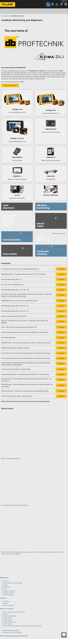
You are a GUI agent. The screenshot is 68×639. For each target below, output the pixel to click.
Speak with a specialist (10, 85)
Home (2, 16)
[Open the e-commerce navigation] (57, 4)
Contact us (6, 601)
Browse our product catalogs (12, 632)
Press (5, 589)
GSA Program (7, 624)
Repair (5, 603)
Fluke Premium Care (9, 622)
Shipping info (7, 620)
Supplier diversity (8, 593)
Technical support (9, 605)
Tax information (8, 595)
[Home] (7, 4)
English (64, 1)
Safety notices (7, 618)
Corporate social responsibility (12, 583)
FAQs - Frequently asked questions (14, 612)
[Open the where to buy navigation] (52, 4)
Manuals (6, 614)
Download (61, 269)
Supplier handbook (9, 591)
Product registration (9, 616)
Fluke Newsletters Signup (11, 630)
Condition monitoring (17, 16)
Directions (6, 587)
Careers (5, 585)
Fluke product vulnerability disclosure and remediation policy (22, 626)
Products (7, 16)
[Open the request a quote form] (48, 4)
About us (6, 581)
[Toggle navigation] (65, 4)
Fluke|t (6, 8)
